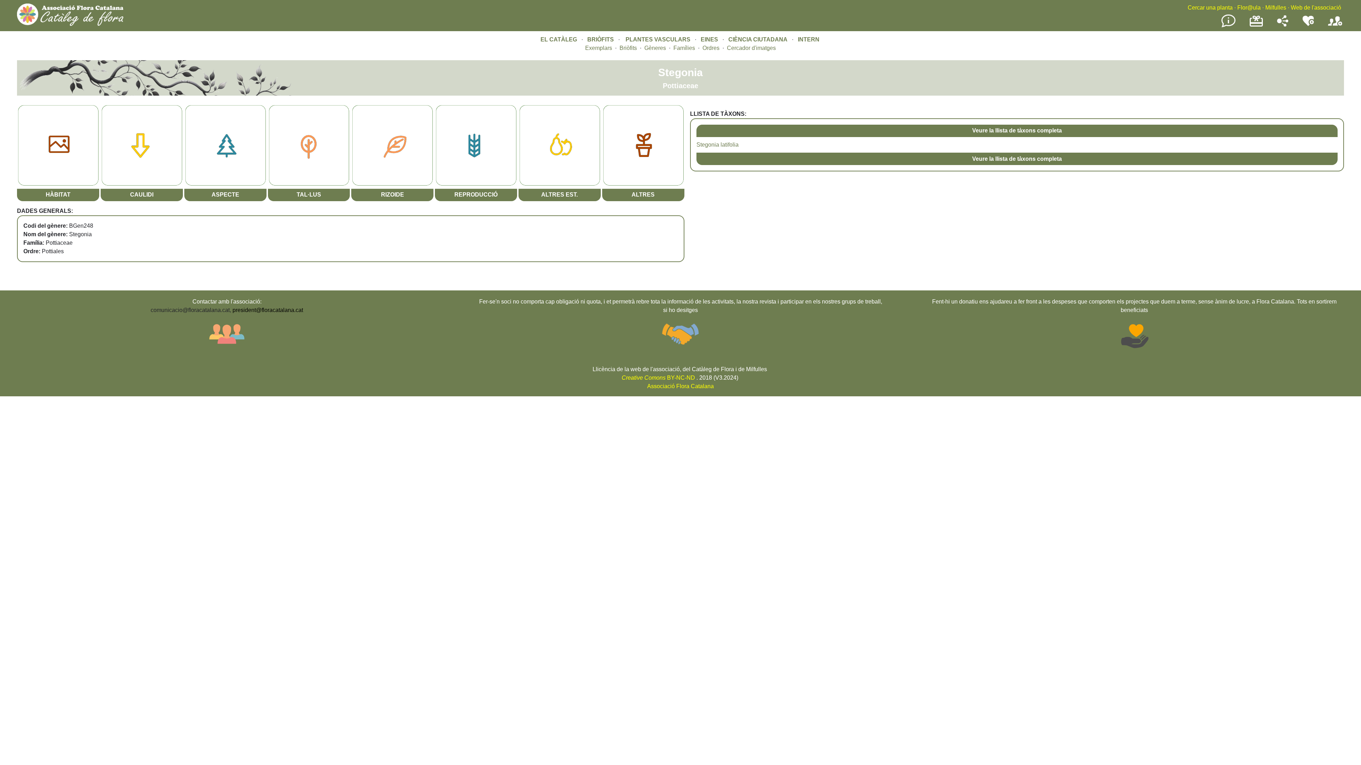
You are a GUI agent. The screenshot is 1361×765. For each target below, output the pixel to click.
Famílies (684, 48)
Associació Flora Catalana (680, 386)
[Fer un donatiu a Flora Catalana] (1256, 26)
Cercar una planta (1210, 8)
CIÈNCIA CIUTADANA (758, 39)
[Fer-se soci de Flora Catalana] (1335, 26)
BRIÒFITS (601, 39)
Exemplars (598, 48)
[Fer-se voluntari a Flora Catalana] (1308, 25)
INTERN (808, 39)
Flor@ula (1249, 8)
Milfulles (1275, 8)
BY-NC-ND (658, 378)
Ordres (710, 48)
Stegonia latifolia (717, 145)
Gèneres (655, 48)
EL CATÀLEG (559, 39)
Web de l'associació (1316, 8)
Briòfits (628, 48)
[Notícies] (1228, 26)
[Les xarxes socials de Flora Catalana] (1282, 25)
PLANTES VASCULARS (658, 39)
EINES (709, 39)
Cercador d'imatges (751, 48)
